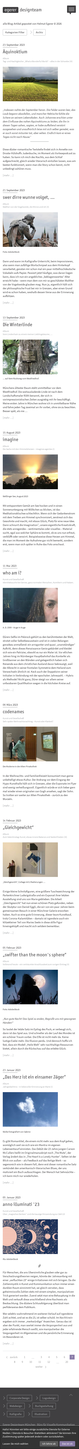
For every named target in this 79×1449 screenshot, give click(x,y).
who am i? (12, 573)
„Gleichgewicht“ (18, 827)
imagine (10, 440)
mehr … (8, 175)
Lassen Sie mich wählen (15, 1443)
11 (39, 1362)
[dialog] (39, 1437)
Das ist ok (67, 1443)
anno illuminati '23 (21, 1204)
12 (48, 1362)
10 (30, 1362)
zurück (13, 1357)
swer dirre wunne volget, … (29, 197)
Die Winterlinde (17, 325)
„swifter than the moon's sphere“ (35, 955)
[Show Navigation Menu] (71, 10)
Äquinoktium (15, 52)
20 (66, 1362)
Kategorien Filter (14, 32)
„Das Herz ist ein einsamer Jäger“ (34, 1077)
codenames (13, 712)
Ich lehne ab (49, 1443)
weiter (39, 1366)
